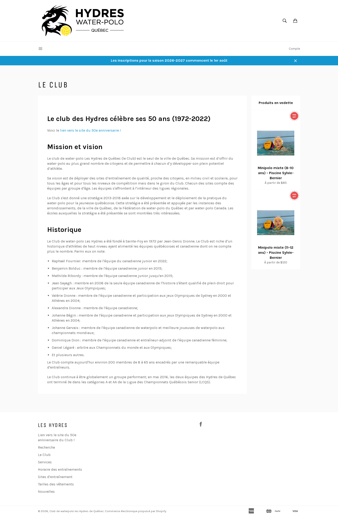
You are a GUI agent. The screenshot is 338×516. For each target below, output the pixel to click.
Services (45, 462)
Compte (294, 48)
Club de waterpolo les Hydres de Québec (76, 511)
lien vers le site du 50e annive (84, 130)
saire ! (116, 130)
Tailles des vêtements (56, 484)
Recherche (46, 447)
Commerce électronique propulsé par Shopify (135, 511)
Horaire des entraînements (60, 469)
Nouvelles (46, 491)
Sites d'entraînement (55, 477)
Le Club (44, 455)
